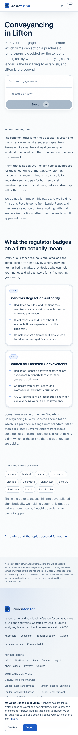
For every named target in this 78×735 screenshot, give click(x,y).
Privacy (28, 666)
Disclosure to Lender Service (20, 679)
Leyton (41, 474)
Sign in (58, 660)
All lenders (10, 635)
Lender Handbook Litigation (55, 685)
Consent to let (35, 644)
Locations (26, 635)
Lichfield (11, 481)
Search (39, 104)
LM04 (8, 660)
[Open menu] (70, 5)
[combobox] (39, 81)
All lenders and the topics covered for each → (36, 536)
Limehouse (13, 489)
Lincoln (29, 489)
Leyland (26, 474)
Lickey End (29, 481)
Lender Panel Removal (53, 691)
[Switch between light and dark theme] (62, 6)
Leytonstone (58, 474)
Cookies (40, 666)
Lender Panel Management (19, 685)
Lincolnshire (46, 489)
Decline (12, 727)
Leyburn (11, 474)
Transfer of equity (45, 635)
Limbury (63, 481)
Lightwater (47, 481)
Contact (46, 660)
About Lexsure (12, 666)
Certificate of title (14, 644)
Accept (30, 727)
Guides (64, 635)
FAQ (35, 660)
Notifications (22, 660)
